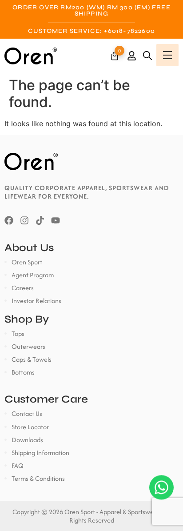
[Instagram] (24, 220)
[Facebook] (8, 220)
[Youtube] (55, 220)
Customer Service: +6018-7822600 (91, 31)
